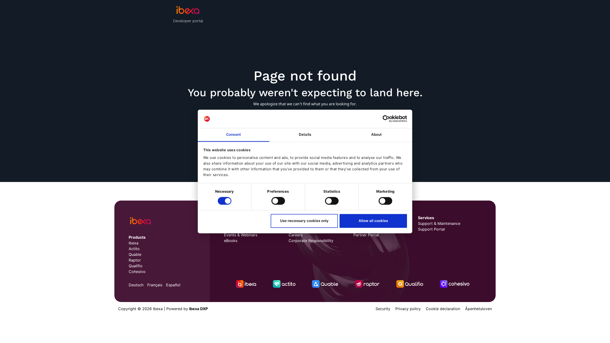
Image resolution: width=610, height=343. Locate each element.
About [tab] (376, 134)
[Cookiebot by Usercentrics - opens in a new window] (386, 118)
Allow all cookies (373, 220)
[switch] (278, 201)
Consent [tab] (233, 134)
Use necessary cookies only (304, 220)
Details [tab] (305, 134)
